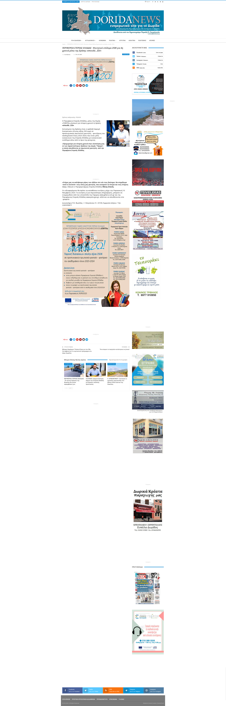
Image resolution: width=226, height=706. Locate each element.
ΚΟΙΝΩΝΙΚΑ (102, 40)
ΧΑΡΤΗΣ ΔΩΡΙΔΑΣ (85, 1)
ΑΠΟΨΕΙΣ (152, 40)
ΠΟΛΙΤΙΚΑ (112, 40)
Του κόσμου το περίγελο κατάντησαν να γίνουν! (114, 349)
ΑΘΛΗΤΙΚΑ (132, 40)
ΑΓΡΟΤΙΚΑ (122, 40)
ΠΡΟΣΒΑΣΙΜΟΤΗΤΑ (102, 699)
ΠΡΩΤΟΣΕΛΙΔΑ (95, 1)
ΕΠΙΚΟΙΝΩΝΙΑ (113, 699)
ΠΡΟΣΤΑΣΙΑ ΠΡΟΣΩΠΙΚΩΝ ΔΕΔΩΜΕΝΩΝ (83, 699)
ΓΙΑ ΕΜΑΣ (121, 699)
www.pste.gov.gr (92, 197)
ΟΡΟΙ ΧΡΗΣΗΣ (66, 699)
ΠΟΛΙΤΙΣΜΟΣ (142, 40)
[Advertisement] (54, 72)
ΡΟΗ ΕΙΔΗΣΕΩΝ (76, 40)
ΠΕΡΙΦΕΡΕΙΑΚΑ (126, 54)
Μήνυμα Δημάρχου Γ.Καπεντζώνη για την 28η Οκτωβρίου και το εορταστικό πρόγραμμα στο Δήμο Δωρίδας (77, 351)
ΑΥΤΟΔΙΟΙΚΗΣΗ (90, 40)
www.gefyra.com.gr (107, 195)
